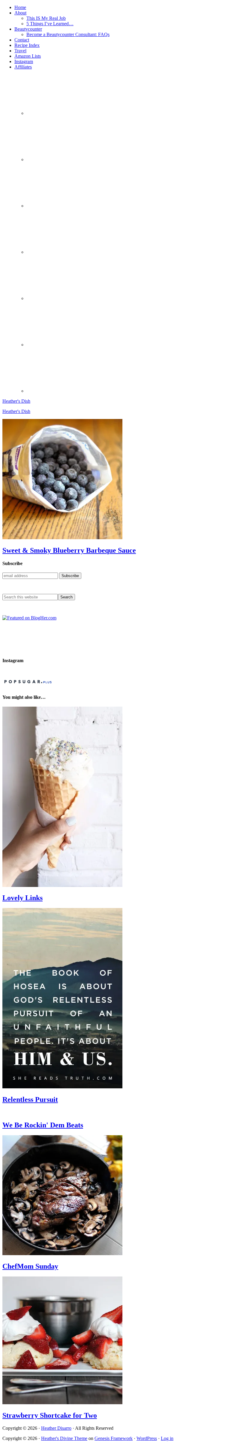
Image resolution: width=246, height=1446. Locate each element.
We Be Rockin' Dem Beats (42, 1125)
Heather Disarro (56, 1428)
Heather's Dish (16, 401)
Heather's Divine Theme (64, 1438)
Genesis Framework (113, 1438)
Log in (167, 1438)
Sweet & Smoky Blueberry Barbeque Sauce (69, 550)
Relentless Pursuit (30, 1099)
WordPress (146, 1438)
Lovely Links (22, 898)
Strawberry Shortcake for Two (49, 1415)
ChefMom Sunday (30, 1266)
